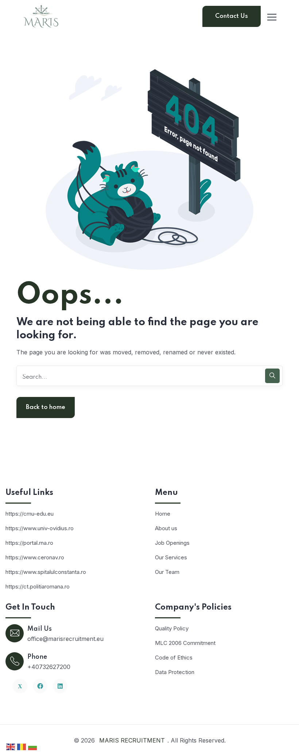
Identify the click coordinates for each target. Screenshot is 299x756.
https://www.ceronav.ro (34, 557)
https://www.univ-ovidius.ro (39, 528)
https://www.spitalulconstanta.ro (45, 571)
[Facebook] (40, 686)
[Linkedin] (60, 686)
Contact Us (231, 16)
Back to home (45, 407)
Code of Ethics (174, 657)
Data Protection (174, 672)
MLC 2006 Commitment (185, 642)
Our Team (167, 571)
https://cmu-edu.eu (29, 513)
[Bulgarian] (32, 746)
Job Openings (172, 542)
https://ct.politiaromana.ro (37, 586)
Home (162, 513)
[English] (10, 746)
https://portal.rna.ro (29, 542)
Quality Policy (172, 628)
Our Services (171, 557)
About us (166, 528)
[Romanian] (21, 746)
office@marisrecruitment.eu (65, 638)
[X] (20, 686)
